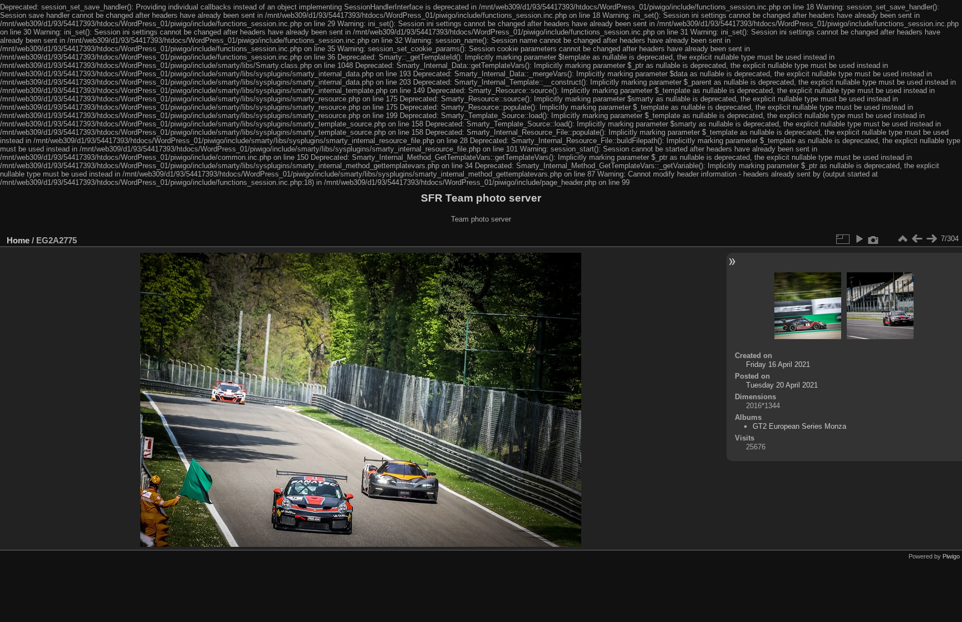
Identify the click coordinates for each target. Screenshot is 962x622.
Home (18, 240)
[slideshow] (859, 239)
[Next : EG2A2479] (931, 239)
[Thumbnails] (902, 239)
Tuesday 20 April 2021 (782, 385)
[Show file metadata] (873, 239)
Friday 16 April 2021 (778, 364)
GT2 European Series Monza (799, 426)
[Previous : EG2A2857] (917, 239)
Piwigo (951, 556)
